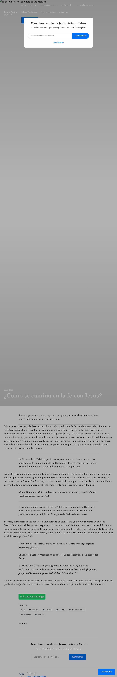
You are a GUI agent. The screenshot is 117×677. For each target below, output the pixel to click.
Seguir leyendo (58, 42)
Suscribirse (80, 36)
